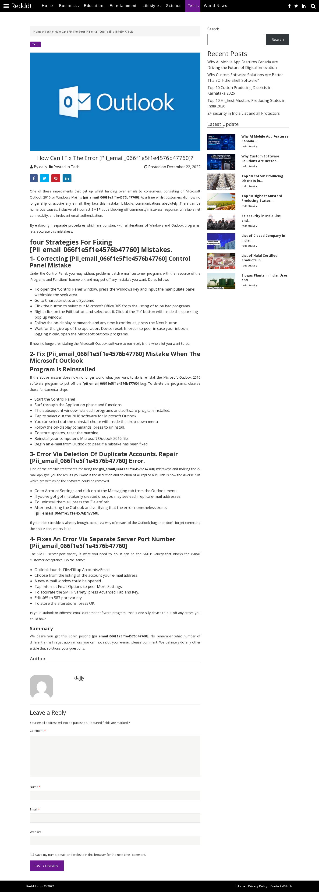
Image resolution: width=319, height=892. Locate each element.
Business (68, 6)
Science (174, 6)
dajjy (43, 166)
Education (93, 6)
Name (35, 787)
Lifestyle (151, 6)
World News (215, 6)
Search (213, 29)
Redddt (21, 5)
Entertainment (123, 6)
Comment (38, 731)
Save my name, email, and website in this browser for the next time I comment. (90, 855)
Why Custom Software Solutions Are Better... (260, 158)
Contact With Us (281, 886)
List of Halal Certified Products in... (259, 257)
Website (36, 832)
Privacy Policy (257, 886)
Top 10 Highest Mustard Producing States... (261, 198)
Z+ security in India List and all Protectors (243, 113)
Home (47, 6)
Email (35, 809)
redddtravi (248, 146)
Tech (192, 6)
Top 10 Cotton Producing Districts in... (262, 178)
